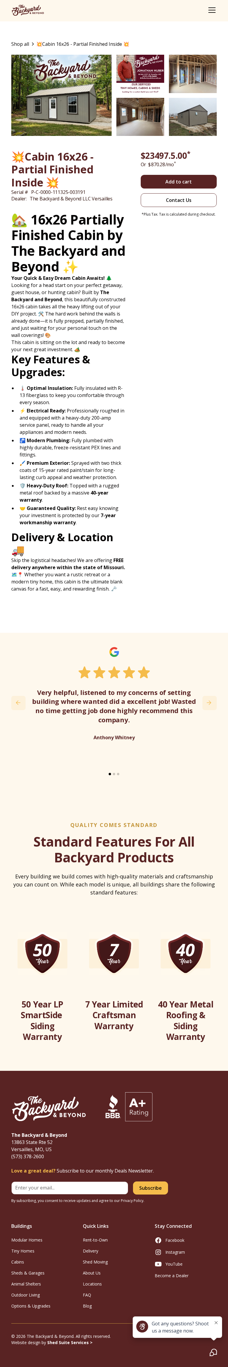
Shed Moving (95, 1262)
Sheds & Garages (28, 1273)
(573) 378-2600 (27, 1156)
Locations (92, 1284)
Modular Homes (26, 1240)
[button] (211, 10)
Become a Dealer (172, 1275)
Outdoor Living (25, 1295)
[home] (27, 10)
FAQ (87, 1295)
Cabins (17, 1262)
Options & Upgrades (30, 1306)
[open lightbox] (61, 95)
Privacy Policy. (132, 1200)
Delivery (90, 1251)
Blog (87, 1306)
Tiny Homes (22, 1251)
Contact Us (178, 200)
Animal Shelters (26, 1284)
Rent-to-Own (95, 1240)
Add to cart (178, 181)
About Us (92, 1273)
